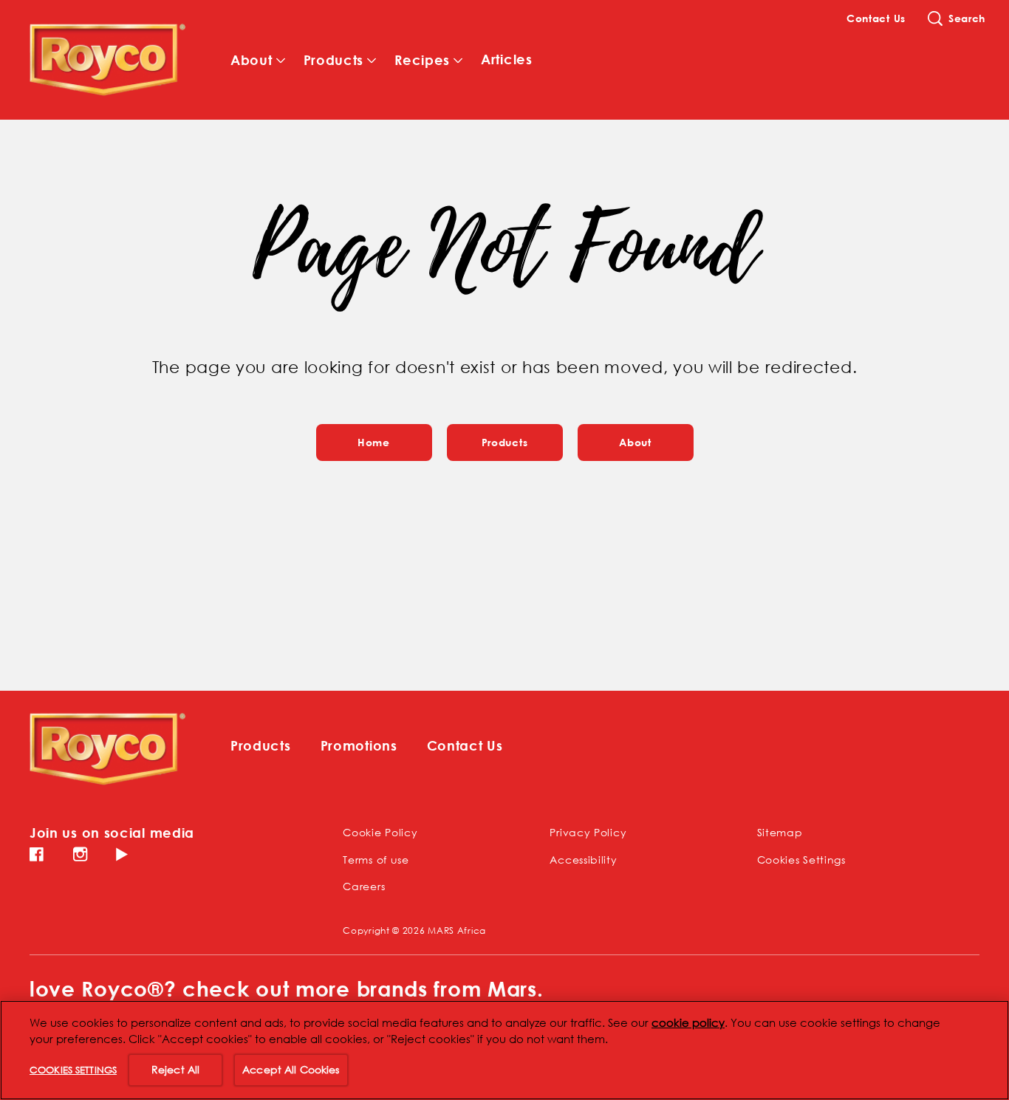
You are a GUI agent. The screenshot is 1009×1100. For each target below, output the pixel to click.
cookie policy (688, 1022)
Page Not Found (505, 248)
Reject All (175, 1069)
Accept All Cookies (291, 1069)
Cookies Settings (801, 859)
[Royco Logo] (108, 749)
